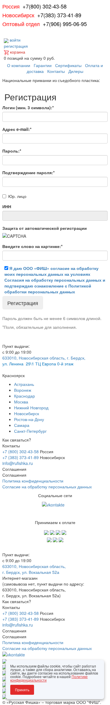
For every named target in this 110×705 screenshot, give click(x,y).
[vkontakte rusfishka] (54, 504)
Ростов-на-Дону (29, 419)
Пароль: (11, 151)
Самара (21, 425)
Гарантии (43, 65)
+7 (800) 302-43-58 (20, 451)
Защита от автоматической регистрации (44, 228)
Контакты (56, 71)
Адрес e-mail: (16, 129)
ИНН (6, 206)
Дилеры (75, 71)
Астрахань (24, 384)
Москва (21, 402)
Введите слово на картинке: (32, 246)
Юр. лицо (17, 196)
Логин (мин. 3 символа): (28, 107)
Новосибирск (26, 413)
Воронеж (22, 390)
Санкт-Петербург (30, 431)
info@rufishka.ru (17, 463)
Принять (22, 689)
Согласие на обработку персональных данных (47, 487)
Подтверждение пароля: (28, 172)
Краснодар (24, 396)
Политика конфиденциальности (32, 481)
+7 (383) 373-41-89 (20, 457)
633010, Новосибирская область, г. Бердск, (43, 358)
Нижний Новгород (31, 407)
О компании (18, 65)
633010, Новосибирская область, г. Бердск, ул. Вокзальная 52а (34, 569)
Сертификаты (68, 65)
